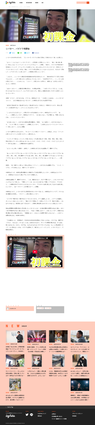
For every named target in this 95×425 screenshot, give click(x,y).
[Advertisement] (22, 284)
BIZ (42, 2)
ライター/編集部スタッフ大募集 (59, 418)
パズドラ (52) (48, 308)
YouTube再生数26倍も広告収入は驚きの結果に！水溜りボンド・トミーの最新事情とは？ (58, 349)
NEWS (36, 2)
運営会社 (40, 416)
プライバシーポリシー (77, 413)
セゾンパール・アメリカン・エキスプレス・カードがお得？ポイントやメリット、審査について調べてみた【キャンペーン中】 (80, 351)
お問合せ (54, 414)
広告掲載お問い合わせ (57, 416)
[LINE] (31, 414)
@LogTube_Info (13, 308)
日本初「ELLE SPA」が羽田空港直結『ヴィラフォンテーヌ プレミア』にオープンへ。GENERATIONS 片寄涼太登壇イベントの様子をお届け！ (15, 351)
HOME (21, 2)
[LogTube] (10, 2)
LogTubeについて (42, 413)
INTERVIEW (29, 2)
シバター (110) (40, 308)
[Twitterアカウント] (27, 414)
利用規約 (74, 416)
